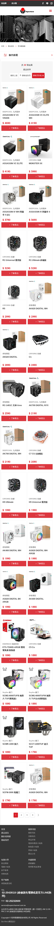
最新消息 (32, 829)
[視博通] (27, 11)
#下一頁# (38, 815)
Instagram (51, 3)
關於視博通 (6, 836)
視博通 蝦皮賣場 (34, 867)
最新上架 (13, 75)
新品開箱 (4, 863)
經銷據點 (31, 863)
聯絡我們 (5, 840)
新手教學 (4, 870)
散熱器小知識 (33, 847)
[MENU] (50, 10)
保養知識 (4, 874)
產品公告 (31, 854)
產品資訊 (11, 46)
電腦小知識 (5, 867)
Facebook (43, 3)
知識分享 (5, 860)
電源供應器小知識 (35, 843)
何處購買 (32, 860)
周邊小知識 (32, 850)
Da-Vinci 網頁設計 (8, 922)
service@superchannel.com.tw (13, 905)
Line (47, 3)
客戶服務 (5, 880)
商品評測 (31, 840)
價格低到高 (26, 75)
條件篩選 (13, 55)
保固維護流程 (6, 883)
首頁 (2, 46)
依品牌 (4, 3)
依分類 (14, 3)
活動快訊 (31, 836)
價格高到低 (37, 75)
